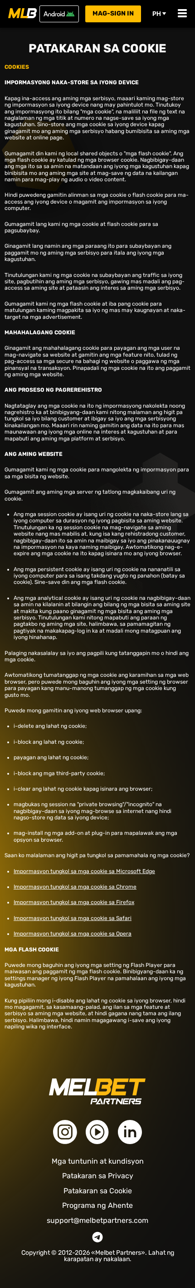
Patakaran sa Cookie (97, 1190)
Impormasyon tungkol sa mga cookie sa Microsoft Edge (84, 871)
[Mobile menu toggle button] (182, 13)
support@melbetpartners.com (97, 1220)
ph (156, 13)
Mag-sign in (113, 13)
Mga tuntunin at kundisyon (98, 1161)
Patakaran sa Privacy (97, 1175)
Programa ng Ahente (97, 1205)
